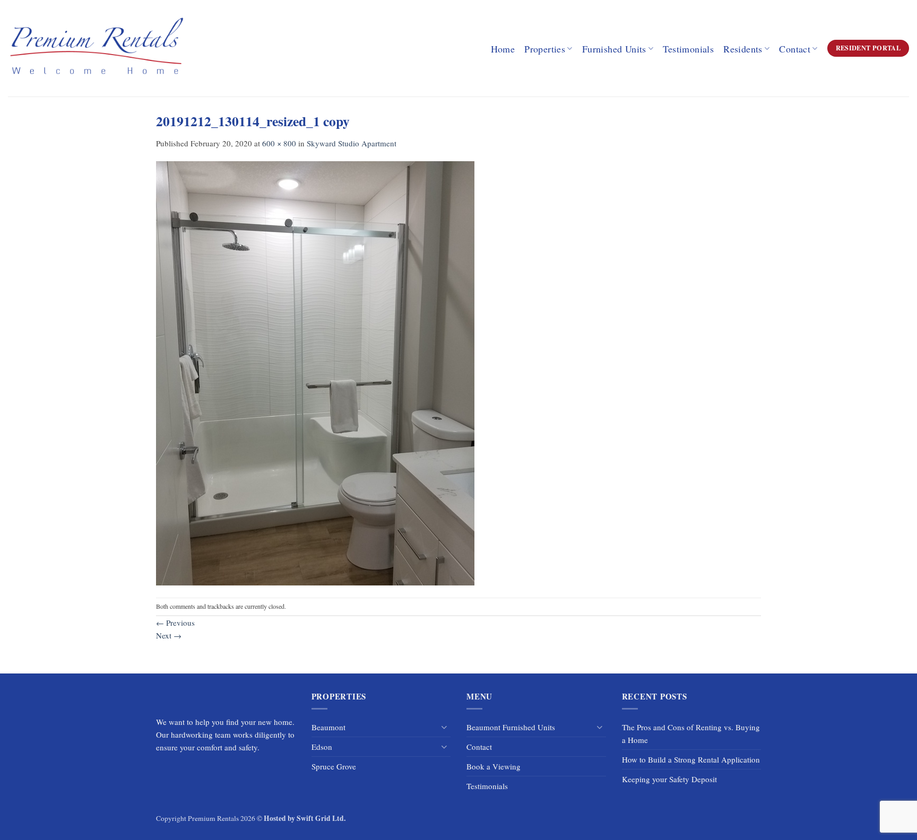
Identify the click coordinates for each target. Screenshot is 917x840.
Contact (794, 48)
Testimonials (688, 48)
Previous (175, 622)
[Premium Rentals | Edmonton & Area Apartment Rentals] (96, 48)
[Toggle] (444, 727)
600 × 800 (279, 143)
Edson (322, 746)
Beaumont (328, 727)
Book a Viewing (493, 766)
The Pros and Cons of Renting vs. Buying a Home (691, 733)
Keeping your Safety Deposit (669, 779)
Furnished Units (614, 48)
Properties (544, 48)
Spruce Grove (334, 766)
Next (168, 635)
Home (503, 48)
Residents (743, 48)
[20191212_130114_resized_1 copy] (315, 372)
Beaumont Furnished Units (510, 727)
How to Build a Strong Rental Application (691, 759)
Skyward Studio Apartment (351, 143)
